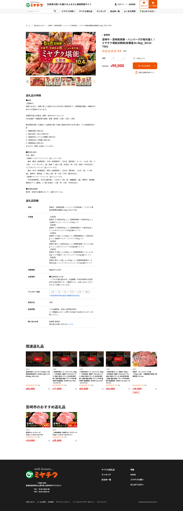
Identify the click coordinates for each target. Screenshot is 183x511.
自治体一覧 (115, 11)
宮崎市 (107, 34)
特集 (132, 469)
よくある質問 (129, 11)
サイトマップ (101, 502)
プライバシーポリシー (63, 502)
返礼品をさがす (39, 25)
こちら (70, 324)
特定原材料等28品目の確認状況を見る (65, 295)
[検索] (55, 11)
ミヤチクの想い (68, 11)
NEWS (133, 474)
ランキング (101, 11)
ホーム (28, 25)
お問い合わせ (30, 502)
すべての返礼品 (85, 11)
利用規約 (51, 502)
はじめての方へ (137, 484)
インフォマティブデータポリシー (84, 502)
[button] (94, 81)
